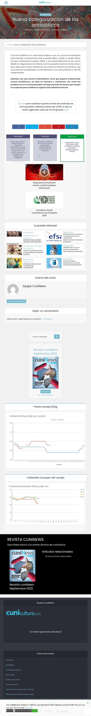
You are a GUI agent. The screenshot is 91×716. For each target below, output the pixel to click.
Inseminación (28, 262)
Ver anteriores (48, 395)
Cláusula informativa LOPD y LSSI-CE (20, 689)
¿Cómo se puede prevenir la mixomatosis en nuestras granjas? (33, 252)
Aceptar (34, 711)
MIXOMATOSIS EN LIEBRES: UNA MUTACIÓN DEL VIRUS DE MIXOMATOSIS (24, 242)
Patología (38, 246)
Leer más (28, 708)
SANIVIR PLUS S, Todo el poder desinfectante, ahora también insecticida (72, 249)
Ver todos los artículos (16, 301)
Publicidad (10, 665)
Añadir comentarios (42, 30)
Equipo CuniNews (61, 30)
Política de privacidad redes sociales (20, 694)
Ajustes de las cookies (23, 711)
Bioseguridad (45, 15)
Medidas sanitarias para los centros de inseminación (32, 266)
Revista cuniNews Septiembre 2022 (45, 352)
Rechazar (9, 711)
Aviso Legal (10, 675)
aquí (66, 109)
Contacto (9, 660)
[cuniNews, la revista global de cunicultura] (45, 2)
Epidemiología (28, 235)
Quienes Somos (12, 684)
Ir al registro (47, 319)
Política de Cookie (13, 680)
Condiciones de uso (13, 670)
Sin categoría (28, 248)
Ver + (39, 395)
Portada (10, 45)
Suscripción (46, 391)
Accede (21, 103)
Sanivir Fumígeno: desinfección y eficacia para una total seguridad (72, 263)
